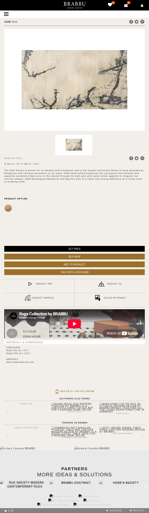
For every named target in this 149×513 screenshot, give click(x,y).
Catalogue (115, 510)
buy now (74, 256)
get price (74, 249)
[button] (5, 413)
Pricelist (138, 510)
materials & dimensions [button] (24, 342)
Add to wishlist (75, 264)
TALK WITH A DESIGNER (75, 272)
